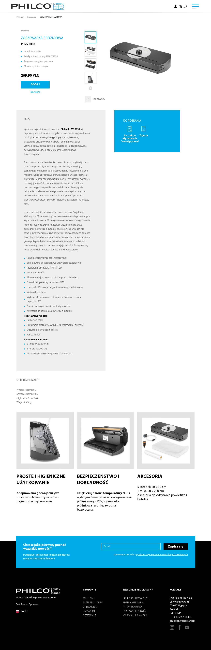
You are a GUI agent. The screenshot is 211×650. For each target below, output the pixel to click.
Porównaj (99, 99)
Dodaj (35, 84)
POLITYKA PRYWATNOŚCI (136, 598)
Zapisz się (175, 546)
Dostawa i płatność (135, 611)
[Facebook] (179, 628)
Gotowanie (89, 615)
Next (90, 88)
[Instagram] (172, 628)
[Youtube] (187, 628)
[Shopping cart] (180, 6)
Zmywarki (89, 611)
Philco (19, 17)
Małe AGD (31, 17)
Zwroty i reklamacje (135, 615)
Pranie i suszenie (93, 603)
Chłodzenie (90, 607)
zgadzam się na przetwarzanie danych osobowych (162, 554)
